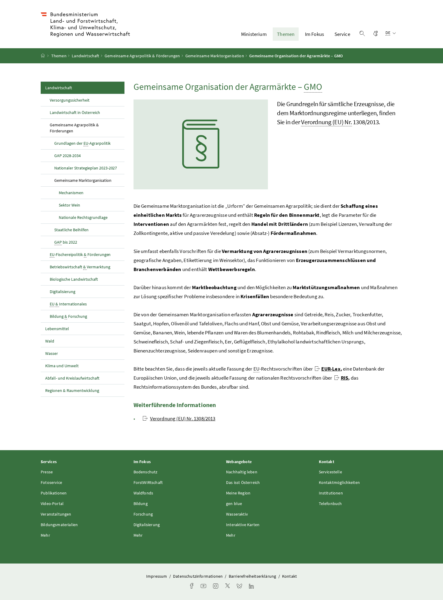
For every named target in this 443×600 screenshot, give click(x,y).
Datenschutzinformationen (198, 576)
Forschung (143, 514)
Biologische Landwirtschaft (74, 279)
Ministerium (254, 34)
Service (342, 34)
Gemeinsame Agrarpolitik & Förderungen (142, 55)
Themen (285, 34)
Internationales (68, 304)
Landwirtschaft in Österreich (75, 112)
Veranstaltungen (56, 514)
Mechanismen (71, 192)
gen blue (234, 503)
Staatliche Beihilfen (71, 229)
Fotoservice (51, 482)
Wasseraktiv (237, 514)
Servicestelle (330, 472)
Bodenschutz (146, 472)
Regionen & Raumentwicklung (72, 390)
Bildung (141, 503)
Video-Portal (52, 503)
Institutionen (331, 493)
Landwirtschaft (85, 55)
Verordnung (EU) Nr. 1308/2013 (182, 418)
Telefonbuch (330, 503)
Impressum (157, 576)
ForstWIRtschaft (148, 482)
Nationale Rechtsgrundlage (83, 217)
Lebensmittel (57, 328)
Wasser (51, 353)
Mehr (45, 535)
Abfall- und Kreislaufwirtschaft (72, 378)
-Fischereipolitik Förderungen (80, 254)
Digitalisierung (62, 291)
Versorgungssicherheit (70, 100)
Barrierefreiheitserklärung (253, 576)
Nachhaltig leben (241, 472)
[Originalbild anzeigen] (201, 144)
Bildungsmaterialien (59, 524)
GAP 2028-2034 (67, 155)
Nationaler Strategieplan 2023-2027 (85, 168)
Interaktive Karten (242, 524)
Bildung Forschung (68, 316)
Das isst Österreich (243, 482)
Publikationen (54, 493)
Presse (47, 472)
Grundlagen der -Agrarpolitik (82, 143)
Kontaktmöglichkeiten (339, 482)
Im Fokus (314, 34)
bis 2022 (65, 242)
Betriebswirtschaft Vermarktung (80, 267)
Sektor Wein (69, 205)
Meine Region (238, 493)
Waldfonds (143, 493)
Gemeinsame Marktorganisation (214, 55)
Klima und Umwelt (62, 365)
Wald (49, 341)
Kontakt (289, 576)
